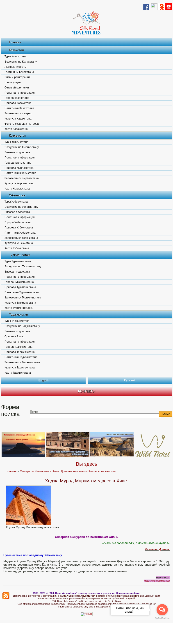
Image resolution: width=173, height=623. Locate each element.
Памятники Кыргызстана (20, 173)
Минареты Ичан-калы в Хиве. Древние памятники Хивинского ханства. (68, 471)
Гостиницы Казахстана (19, 72)
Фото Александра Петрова (22, 123)
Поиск (34, 411)
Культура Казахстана (18, 118)
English (43, 380)
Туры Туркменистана (18, 261)
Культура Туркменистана (20, 302)
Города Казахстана (17, 97)
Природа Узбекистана (19, 227)
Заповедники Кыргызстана (22, 178)
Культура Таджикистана (20, 367)
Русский (129, 380)
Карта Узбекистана (17, 248)
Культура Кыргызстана (19, 183)
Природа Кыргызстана (19, 167)
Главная (15, 42)
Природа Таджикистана (20, 352)
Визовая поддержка (17, 152)
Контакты (86, 391)
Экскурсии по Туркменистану (23, 266)
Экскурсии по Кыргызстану (22, 147)
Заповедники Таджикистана (22, 362)
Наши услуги (13, 82)
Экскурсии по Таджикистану (22, 326)
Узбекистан (17, 195)
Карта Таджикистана (18, 372)
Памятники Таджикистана (21, 357)
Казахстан (16, 50)
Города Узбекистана (18, 222)
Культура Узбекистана (19, 243)
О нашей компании (17, 87)
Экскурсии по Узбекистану (21, 206)
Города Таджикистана (18, 346)
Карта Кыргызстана (17, 188)
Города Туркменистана (19, 282)
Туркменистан (19, 255)
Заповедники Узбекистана (21, 237)
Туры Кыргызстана (16, 142)
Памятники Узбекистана (20, 232)
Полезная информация (20, 92)
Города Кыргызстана (18, 162)
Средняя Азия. (14, 336)
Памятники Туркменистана (22, 292)
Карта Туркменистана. (19, 307)
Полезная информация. (20, 157)
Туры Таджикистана (17, 321)
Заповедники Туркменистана (23, 297)
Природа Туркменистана (20, 287)
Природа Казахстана (18, 103)
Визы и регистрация (17, 77)
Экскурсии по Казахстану (21, 61)
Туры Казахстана (15, 56)
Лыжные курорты (16, 66)
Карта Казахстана (16, 129)
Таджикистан (18, 314)
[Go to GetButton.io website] (162, 618)
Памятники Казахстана (19, 108)
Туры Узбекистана (16, 201)
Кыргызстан (17, 135)
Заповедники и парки (18, 113)
